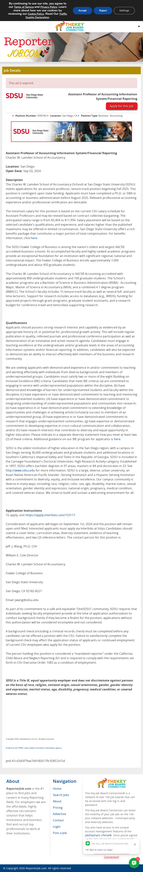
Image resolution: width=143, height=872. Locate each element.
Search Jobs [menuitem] (61, 795)
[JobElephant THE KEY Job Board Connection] (111, 780)
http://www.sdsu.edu (20, 470)
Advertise (59, 814)
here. (34, 238)
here (117, 439)
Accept (82, 10)
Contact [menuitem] (58, 820)
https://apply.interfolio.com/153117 (50, 515)
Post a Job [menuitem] (60, 833)
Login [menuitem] (57, 827)
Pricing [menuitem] (58, 808)
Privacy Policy (48, 7)
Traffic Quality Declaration (46, 15)
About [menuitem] (57, 801)
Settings (124, 10)
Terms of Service (24, 7)
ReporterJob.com (36, 868)
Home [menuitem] (57, 789)
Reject (103, 10)
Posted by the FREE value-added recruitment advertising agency (34, 748)
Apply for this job (122, 106)
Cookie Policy (36, 14)
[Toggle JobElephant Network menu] (70, 26)
